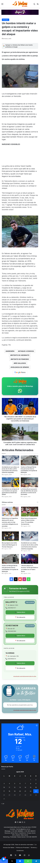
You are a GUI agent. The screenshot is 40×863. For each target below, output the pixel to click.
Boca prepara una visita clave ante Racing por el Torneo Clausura (9, 545)
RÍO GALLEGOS (20, 363)
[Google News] (20, 372)
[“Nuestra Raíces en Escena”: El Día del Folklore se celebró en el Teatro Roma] (29, 559)
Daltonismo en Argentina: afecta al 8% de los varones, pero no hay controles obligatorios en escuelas (10, 522)
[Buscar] (38, 5)
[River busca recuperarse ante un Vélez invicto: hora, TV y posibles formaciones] (29, 511)
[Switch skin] (34, 5)
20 (20, 791)
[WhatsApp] (24, 822)
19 (14, 791)
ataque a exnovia (26, 351)
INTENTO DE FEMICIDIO (20, 359)
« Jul (2, 803)
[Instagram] (22, 822)
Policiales (5, 20)
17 (4, 791)
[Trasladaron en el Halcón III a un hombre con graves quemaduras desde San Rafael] (10, 482)
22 (30, 791)
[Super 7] (20, 12)
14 (25, 787)
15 (30, 787)
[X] (18, 822)
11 (9, 787)
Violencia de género (20, 367)
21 (25, 791)
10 (4, 787)
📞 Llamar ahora (20, 612)
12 (14, 787)
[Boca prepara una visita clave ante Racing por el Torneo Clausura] (10, 536)
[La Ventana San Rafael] (20, 4)
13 (20, 787)
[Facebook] (15, 822)
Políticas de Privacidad (22, 847)
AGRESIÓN (10, 351)
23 (36, 791)
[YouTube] (20, 822)
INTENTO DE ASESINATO (20, 355)
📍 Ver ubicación (20, 617)
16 (36, 787)
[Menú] (2, 5)
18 (9, 791)
